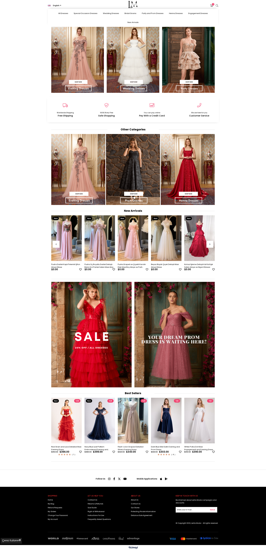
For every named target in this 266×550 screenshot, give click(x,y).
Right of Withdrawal (96, 511)
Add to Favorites (80, 269)
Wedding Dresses (111, 13)
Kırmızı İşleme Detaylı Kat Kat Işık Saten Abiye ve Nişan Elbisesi (165, 265)
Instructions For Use (96, 515)
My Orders (52, 511)
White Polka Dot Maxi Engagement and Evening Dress (198, 448)
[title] (174, 334)
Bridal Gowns (130, 13)
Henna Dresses (176, 13)
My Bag (51, 504)
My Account (53, 519)
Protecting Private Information (143, 511)
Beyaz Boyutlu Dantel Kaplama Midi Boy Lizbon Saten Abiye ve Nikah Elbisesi (198, 266)
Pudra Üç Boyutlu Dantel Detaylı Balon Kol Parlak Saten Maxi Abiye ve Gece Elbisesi (66, 266)
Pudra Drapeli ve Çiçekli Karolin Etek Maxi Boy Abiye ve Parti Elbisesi (98, 266)
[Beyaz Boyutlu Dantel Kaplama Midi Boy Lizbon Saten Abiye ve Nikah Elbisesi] (199, 238)
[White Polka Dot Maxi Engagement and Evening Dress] (199, 420)
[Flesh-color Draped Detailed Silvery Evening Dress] (133, 420)
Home (50, 500)
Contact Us (92, 500)
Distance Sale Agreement (141, 515)
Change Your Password (58, 515)
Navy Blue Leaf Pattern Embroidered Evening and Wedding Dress (96, 448)
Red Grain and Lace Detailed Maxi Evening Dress (66, 448)
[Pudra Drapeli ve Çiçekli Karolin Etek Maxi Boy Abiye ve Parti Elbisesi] (100, 238)
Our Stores (135, 507)
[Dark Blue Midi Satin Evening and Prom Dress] (166, 420)
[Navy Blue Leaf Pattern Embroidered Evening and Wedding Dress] (100, 420)
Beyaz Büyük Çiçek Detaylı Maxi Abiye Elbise (131, 265)
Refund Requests (55, 507)
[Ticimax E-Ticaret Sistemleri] (133, 547)
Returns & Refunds (95, 504)
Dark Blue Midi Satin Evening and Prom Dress (165, 448)
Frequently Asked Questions (99, 519)
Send (212, 509)
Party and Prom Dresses (152, 13)
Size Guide (92, 507)
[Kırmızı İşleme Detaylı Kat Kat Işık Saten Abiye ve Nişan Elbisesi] (166, 238)
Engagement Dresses (198, 13)
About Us (134, 500)
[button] (132, 198)
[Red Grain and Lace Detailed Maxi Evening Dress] (66, 420)
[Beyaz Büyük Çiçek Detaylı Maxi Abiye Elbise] (133, 238)
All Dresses (63, 13)
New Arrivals (133, 22)
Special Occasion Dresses (85, 13)
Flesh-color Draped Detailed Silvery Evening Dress (130, 448)
